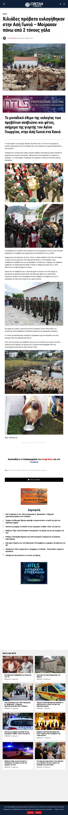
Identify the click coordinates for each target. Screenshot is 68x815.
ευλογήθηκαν (18, 470)
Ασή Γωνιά (11, 470)
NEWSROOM (13, 38)
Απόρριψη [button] (30, 812)
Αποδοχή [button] (38, 812)
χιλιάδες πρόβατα (41, 470)
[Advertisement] (35, 448)
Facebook (34, 462)
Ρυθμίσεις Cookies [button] (59, 809)
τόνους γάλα (31, 470)
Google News (47, 459)
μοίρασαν (25, 470)
